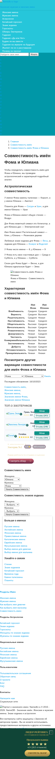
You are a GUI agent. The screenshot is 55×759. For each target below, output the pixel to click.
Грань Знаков (30, 412)
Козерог (33, 244)
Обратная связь (8, 676)
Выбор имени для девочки (17, 549)
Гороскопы (5, 629)
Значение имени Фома (15, 396)
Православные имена (15, 536)
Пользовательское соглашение (15, 673)
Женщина (9, 476)
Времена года (11, 574)
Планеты (8, 580)
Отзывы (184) (42, 438)
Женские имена (12, 390)
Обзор (42, 411)
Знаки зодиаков (12, 567)
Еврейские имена (13, 542)
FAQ (2, 686)
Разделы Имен (8, 592)
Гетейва (22, 434)
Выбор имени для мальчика (18, 552)
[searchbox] (14, 54)
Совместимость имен (10, 611)
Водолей (43, 244)
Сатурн (30, 206)
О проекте (5, 680)
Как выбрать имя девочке (12, 604)
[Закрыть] (51, 733)
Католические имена (14, 539)
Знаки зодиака (7, 626)
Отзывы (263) (42, 416)
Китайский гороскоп (14, 570)
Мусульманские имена (15, 546)
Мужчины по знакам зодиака (14, 636)
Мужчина (8, 482)
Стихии (8, 564)
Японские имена (12, 533)
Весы (45, 240)
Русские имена (11, 526)
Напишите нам (7, 698)
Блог (2, 683)
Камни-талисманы (13, 577)
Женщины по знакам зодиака (14, 633)
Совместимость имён (15, 387)
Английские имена (13, 529)
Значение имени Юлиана (17, 400)
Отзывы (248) (42, 427)
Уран (39, 206)
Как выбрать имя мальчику (13, 607)
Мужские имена (12, 393)
